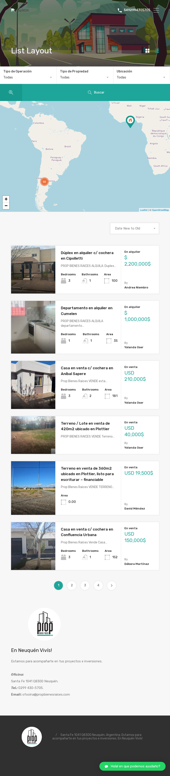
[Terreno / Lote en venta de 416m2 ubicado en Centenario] (130, 122)
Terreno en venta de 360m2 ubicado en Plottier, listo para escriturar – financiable (87, 474)
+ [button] (6, 199)
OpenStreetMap (160, 210)
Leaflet (143, 210)
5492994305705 (137, 10)
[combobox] (28, 77)
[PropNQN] (20, 10)
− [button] (6, 205)
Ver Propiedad (33, 284)
